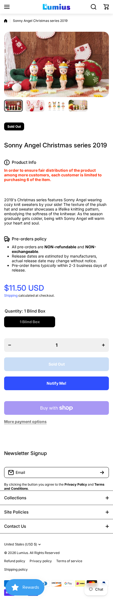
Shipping (11, 295)
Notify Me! (56, 383)
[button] (106, 7)
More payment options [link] (25, 421)
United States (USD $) (20, 544)
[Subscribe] (102, 472)
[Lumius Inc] (56, 7)
